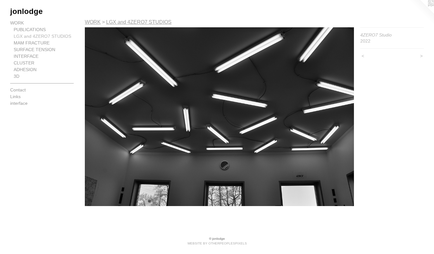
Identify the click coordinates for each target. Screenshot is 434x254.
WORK (17, 22)
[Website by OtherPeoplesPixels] (421, 12)
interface (19, 103)
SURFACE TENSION (34, 49)
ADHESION (25, 69)
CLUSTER (24, 62)
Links (15, 96)
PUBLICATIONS (30, 29)
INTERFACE (26, 56)
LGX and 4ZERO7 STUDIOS (42, 36)
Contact (18, 89)
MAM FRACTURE (32, 42)
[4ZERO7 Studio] (219, 116)
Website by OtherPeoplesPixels (217, 243)
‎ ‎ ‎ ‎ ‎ (12, 116)
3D (16, 76)
